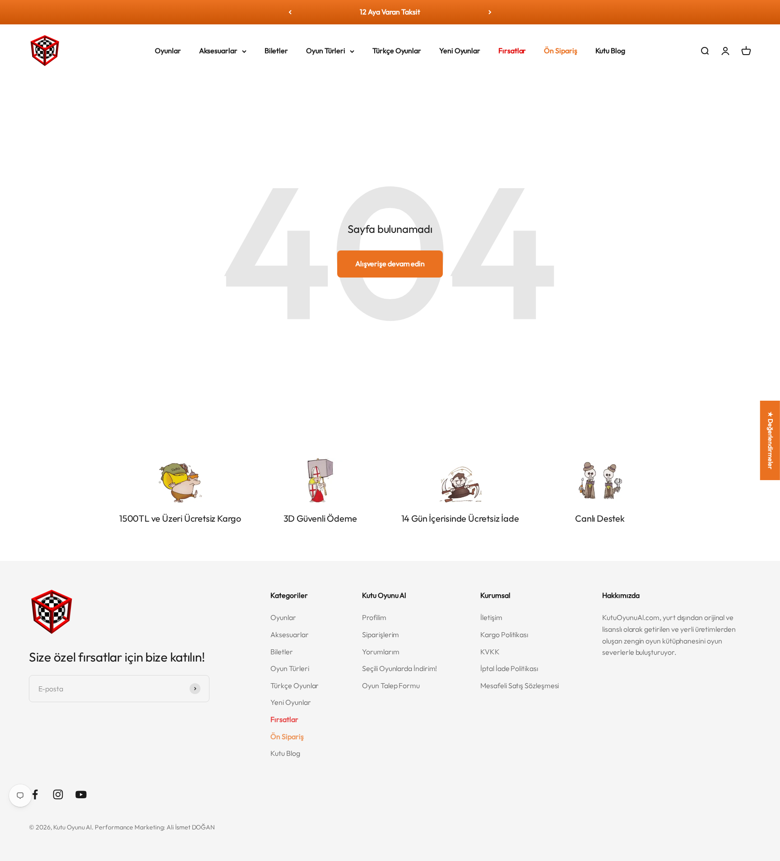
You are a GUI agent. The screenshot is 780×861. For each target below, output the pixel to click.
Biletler (276, 50)
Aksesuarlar (218, 50)
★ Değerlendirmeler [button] (770, 440)
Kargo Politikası (504, 634)
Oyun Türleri (325, 50)
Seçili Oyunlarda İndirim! (399, 668)
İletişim (491, 617)
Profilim (374, 617)
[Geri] (290, 12)
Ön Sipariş (560, 50)
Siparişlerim (380, 634)
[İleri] (490, 12)
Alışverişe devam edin (390, 263)
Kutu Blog (610, 50)
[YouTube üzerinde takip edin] (81, 794)
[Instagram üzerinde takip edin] (58, 794)
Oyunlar (168, 50)
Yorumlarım (380, 651)
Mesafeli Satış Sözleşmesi (519, 685)
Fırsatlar (512, 50)
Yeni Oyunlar (459, 50)
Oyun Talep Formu (391, 685)
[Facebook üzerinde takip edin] (35, 794)
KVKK (490, 651)
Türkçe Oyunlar (396, 50)
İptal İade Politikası (509, 668)
